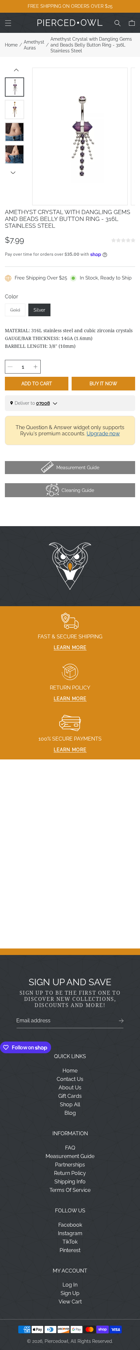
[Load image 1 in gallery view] (14, 87)
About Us (70, 1087)
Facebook (70, 1225)
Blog (70, 1113)
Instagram (70, 1233)
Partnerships (70, 1165)
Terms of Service (70, 1190)
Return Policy (70, 1173)
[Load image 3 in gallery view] (14, 132)
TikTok (70, 1242)
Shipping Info (70, 1182)
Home (11, 45)
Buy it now (103, 383)
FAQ (70, 1148)
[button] (8, 23)
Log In (70, 1285)
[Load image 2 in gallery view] (14, 109)
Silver (39, 310)
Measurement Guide (70, 1156)
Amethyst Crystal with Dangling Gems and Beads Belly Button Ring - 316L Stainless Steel (91, 44)
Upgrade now (103, 433)
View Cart (70, 1302)
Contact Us (70, 1079)
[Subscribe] (121, 1021)
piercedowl (56, 1341)
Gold (17, 311)
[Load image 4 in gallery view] (14, 154)
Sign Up (70, 1293)
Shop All (70, 1104)
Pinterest (70, 1250)
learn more (70, 647)
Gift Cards (70, 1096)
